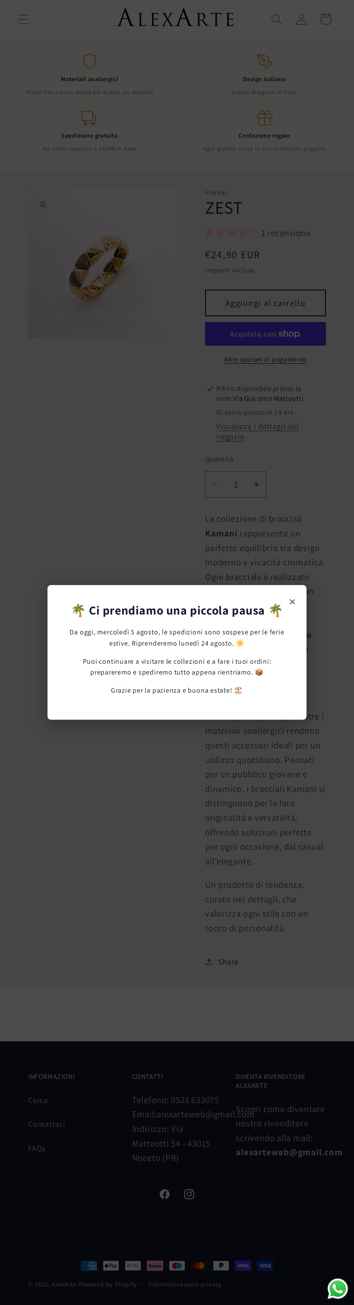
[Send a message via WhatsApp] (338, 1289)
